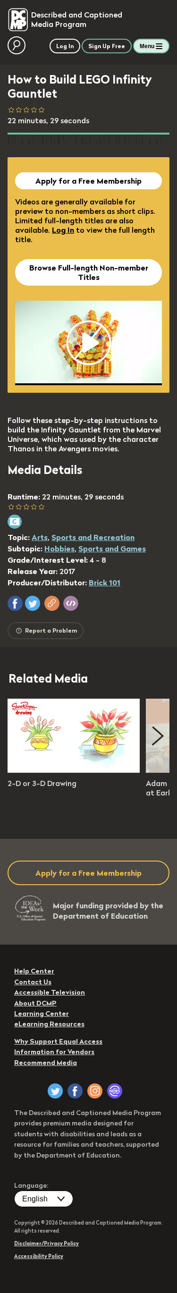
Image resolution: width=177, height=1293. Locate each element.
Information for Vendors (54, 1052)
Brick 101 (104, 582)
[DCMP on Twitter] (55, 1091)
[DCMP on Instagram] (94, 1091)
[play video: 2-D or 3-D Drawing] (74, 770)
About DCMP (35, 1003)
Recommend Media (45, 1062)
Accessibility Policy (38, 1256)
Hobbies (59, 548)
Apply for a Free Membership (88, 181)
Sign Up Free (106, 46)
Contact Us (32, 982)
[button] (15, 603)
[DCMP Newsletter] (114, 1091)
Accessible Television (49, 992)
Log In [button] (65, 46)
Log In (63, 230)
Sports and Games (112, 548)
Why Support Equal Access (58, 1041)
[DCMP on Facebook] (75, 1091)
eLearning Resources (49, 1024)
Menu (147, 46)
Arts (40, 537)
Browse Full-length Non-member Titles (88, 272)
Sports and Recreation (93, 537)
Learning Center (41, 1013)
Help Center (34, 971)
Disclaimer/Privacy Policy (46, 1243)
